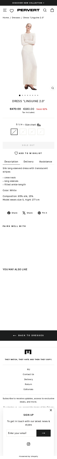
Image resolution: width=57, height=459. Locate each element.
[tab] (11, 161)
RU (28, 369)
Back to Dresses (30, 335)
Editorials (28, 389)
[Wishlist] (12, 10)
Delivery (28, 379)
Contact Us (28, 374)
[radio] (14, 132)
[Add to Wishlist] (6, 239)
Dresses (16, 17)
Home (6, 17)
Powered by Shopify (28, 456)
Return (28, 384)
